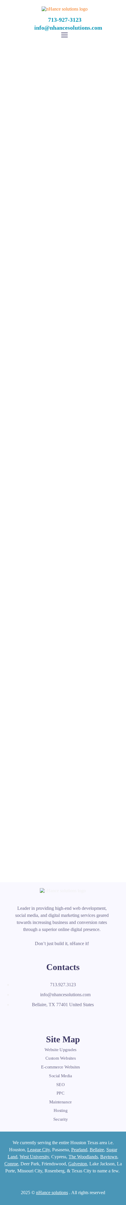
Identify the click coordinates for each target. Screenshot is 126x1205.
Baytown (108, 1156)
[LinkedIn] (43, 1018)
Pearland (79, 1149)
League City (38, 1149)
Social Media (60, 1075)
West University (34, 1156)
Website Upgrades (60, 1049)
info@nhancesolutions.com (68, 27)
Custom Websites (60, 1058)
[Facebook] (17, 1018)
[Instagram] (56, 1018)
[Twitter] (30, 1018)
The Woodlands (83, 1156)
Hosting (61, 1110)
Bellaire (97, 1149)
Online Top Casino (63, 208)
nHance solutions (52, 1192)
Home (42, 90)
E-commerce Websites (60, 1067)
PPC (61, 1093)
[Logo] (65, 9)
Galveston (77, 1163)
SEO (60, 1084)
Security (60, 1119)
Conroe (11, 1163)
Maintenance (60, 1102)
